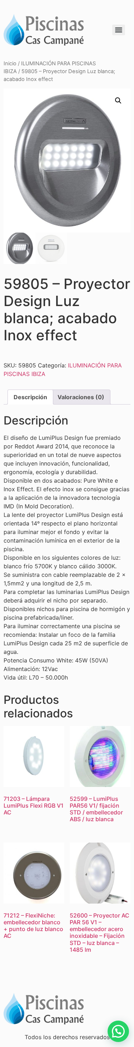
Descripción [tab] (30, 397)
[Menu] (118, 30)
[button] (118, 100)
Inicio (10, 63)
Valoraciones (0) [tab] (81, 397)
